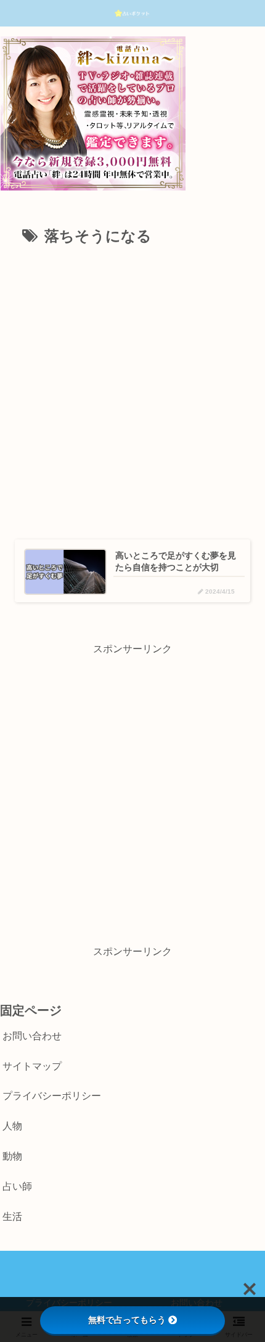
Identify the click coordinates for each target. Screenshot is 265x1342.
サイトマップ (32, 1066)
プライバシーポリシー (51, 1095)
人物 (12, 1126)
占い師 (17, 1186)
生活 (12, 1216)
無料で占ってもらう (127, 1319)
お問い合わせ (32, 1036)
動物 (12, 1156)
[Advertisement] (132, 388)
